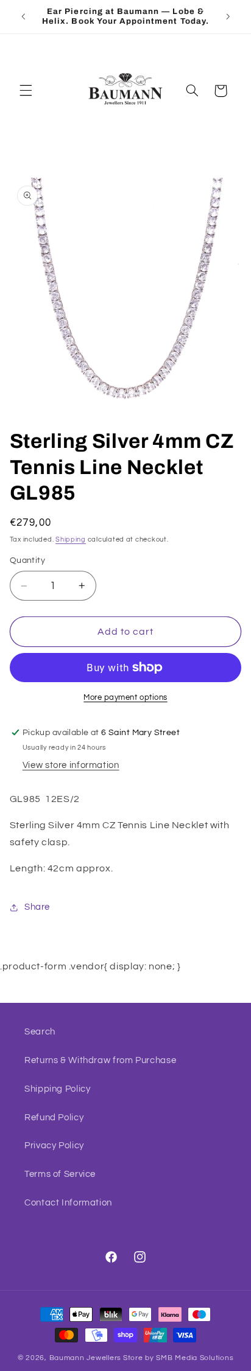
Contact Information (68, 1202)
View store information (71, 765)
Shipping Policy (57, 1089)
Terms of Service (60, 1174)
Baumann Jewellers (85, 1358)
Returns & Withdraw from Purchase (100, 1060)
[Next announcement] (227, 16)
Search (39, 1031)
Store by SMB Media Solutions (178, 1358)
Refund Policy (53, 1117)
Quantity (27, 560)
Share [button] (37, 907)
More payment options (125, 698)
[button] (26, 91)
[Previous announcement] (23, 16)
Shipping (70, 539)
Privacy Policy (54, 1145)
